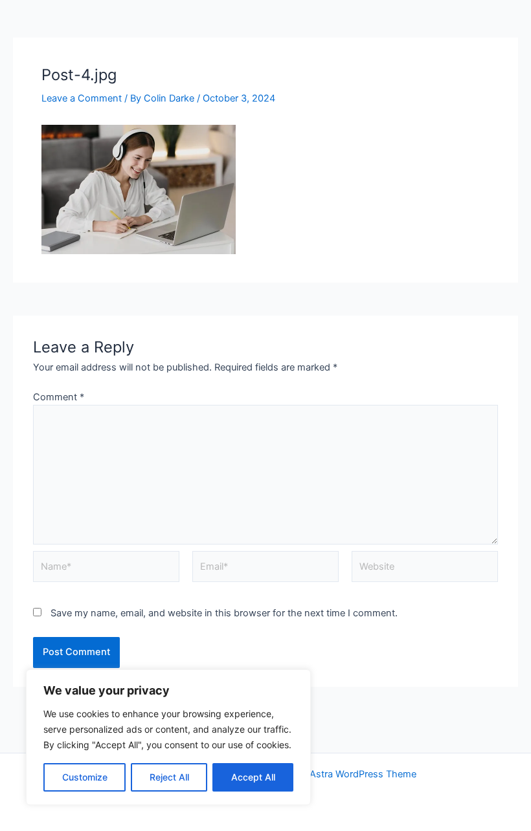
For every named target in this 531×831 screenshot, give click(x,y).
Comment (58, 397)
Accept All (253, 777)
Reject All (169, 777)
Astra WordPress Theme (363, 774)
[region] (168, 737)
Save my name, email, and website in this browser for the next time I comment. (224, 613)
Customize (84, 777)
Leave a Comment (81, 98)
